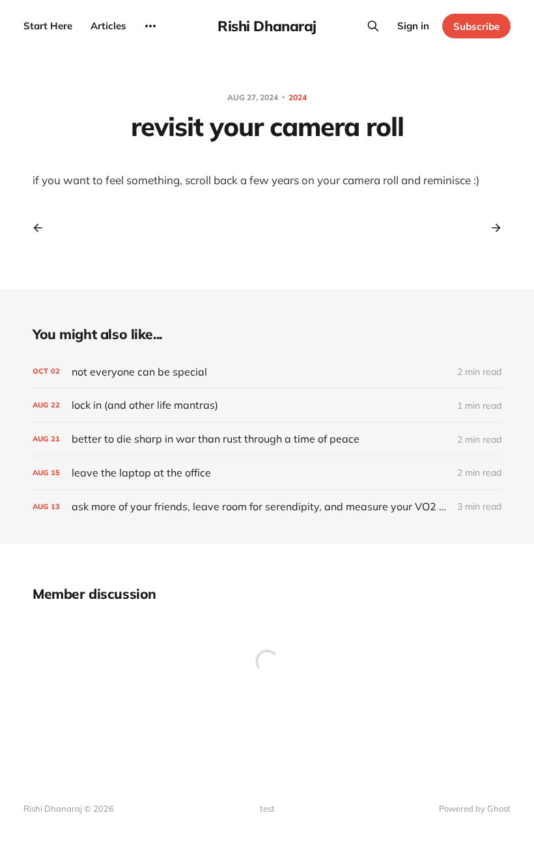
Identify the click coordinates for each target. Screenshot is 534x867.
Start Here (47, 26)
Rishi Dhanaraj (267, 26)
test (267, 808)
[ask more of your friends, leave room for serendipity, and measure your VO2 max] (267, 506)
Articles (108, 26)
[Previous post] (42, 228)
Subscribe (476, 26)
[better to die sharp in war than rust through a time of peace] (267, 439)
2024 (297, 97)
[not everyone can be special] (267, 372)
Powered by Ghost (475, 808)
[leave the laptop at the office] (267, 472)
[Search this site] (373, 26)
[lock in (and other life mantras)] (267, 405)
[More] (150, 26)
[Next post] (491, 228)
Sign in (413, 26)
